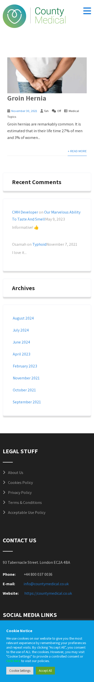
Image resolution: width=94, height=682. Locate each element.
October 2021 (24, 390)
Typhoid (39, 244)
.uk (66, 583)
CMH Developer (25, 212)
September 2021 (27, 402)
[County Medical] (34, 16)
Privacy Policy (20, 492)
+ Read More (77, 151)
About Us (15, 472)
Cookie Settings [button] (19, 671)
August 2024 (23, 318)
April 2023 (21, 354)
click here (13, 660)
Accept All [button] (45, 671)
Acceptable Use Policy (26, 512)
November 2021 (26, 378)
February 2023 (25, 366)
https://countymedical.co (45, 593)
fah (46, 111)
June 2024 (21, 342)
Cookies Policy (20, 482)
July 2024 (21, 330)
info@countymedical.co (44, 583)
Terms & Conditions (25, 502)
